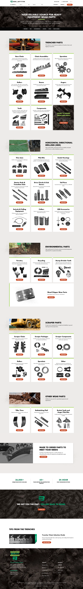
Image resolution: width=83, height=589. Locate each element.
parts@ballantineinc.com (18, 564)
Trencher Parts (45, 565)
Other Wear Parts (45, 575)
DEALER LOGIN (65, 1)
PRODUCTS (44, 562)
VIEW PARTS (19, 75)
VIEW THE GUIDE (46, 542)
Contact (69, 4)
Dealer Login (60, 570)
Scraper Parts (44, 570)
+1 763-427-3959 (22, 567)
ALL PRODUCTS (13, 4)
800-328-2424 (56, 1)
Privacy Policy (45, 586)
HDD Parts (44, 567)
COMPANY (62, 4)
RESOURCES (56, 4)
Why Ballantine (61, 567)
